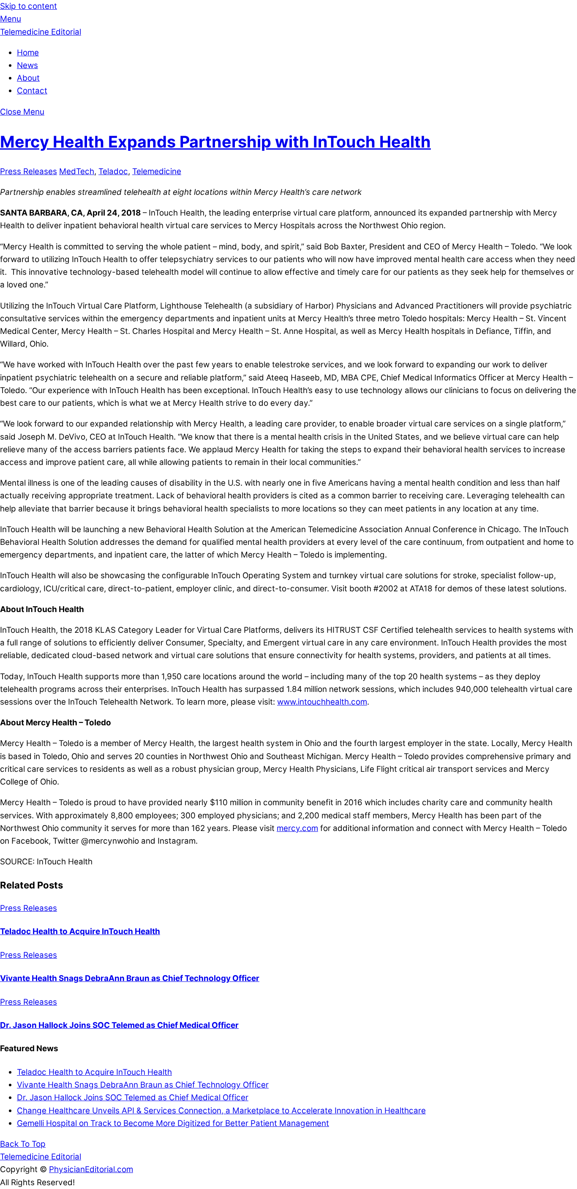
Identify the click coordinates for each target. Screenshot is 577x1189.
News (27, 65)
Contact (32, 91)
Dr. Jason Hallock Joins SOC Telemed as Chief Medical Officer (119, 1025)
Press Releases (28, 171)
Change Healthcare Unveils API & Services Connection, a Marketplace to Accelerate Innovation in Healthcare (221, 1110)
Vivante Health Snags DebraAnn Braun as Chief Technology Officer (129, 978)
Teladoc (113, 171)
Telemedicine (156, 171)
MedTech (76, 171)
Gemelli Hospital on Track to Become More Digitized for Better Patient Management (173, 1123)
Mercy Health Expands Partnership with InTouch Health (215, 141)
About (28, 78)
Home (28, 52)
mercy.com (297, 828)
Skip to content (28, 6)
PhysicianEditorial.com (91, 1169)
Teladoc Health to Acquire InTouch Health (80, 931)
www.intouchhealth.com (322, 702)
